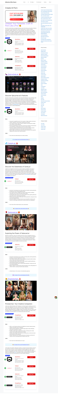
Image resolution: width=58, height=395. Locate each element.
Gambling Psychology (44, 80)
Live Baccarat (43, 86)
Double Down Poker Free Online (46, 28)
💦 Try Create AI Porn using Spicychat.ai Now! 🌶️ (21, 139)
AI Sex (50, 2)
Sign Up (31, 39)
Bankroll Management (44, 55)
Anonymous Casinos (44, 52)
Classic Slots (43, 73)
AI (28, 2)
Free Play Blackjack (44, 35)
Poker (42, 96)
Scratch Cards (43, 102)
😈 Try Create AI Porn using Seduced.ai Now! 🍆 (21, 275)
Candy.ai (17, 48)
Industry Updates (44, 83)
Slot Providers (43, 108)
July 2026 (42, 123)
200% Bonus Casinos (44, 21)
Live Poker (42, 87)
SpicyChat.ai (17, 39)
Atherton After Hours (10, 2)
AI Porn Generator (27, 174)
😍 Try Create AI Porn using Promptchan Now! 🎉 (21, 344)
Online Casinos (43, 93)
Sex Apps (42, 103)
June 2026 (43, 124)
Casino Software (44, 70)
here (15, 352)
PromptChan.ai (18, 65)
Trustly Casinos (43, 111)
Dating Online (43, 76)
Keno (42, 84)
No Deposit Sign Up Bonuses (46, 39)
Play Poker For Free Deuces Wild (46, 20)
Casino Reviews (43, 67)
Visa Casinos (43, 112)
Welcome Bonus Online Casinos (46, 29)
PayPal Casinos (43, 95)
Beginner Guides (44, 57)
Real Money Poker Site (45, 36)
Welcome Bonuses (44, 115)
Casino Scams (43, 68)
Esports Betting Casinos (45, 77)
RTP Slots (42, 99)
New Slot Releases (44, 92)
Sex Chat (42, 105)
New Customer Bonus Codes (46, 18)
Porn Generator (38, 2)
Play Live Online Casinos (45, 15)
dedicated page (16, 104)
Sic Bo (42, 106)
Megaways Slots (43, 89)
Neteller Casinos (43, 90)
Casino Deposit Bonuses (45, 12)
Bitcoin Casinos (43, 60)
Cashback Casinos (44, 61)
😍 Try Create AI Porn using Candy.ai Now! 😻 (21, 208)
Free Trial (31, 48)
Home (24, 2)
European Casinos (44, 79)
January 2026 (43, 126)
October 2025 (43, 127)
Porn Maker (32, 2)
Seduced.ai (17, 56)
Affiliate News (43, 51)
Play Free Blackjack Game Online (46, 11)
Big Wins (42, 58)
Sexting (45, 2)
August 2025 (43, 129)
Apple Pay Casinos (44, 54)
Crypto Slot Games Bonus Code (46, 17)
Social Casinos (43, 109)
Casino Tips (43, 71)
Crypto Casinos (43, 74)
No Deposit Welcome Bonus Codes (47, 14)
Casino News (43, 64)
